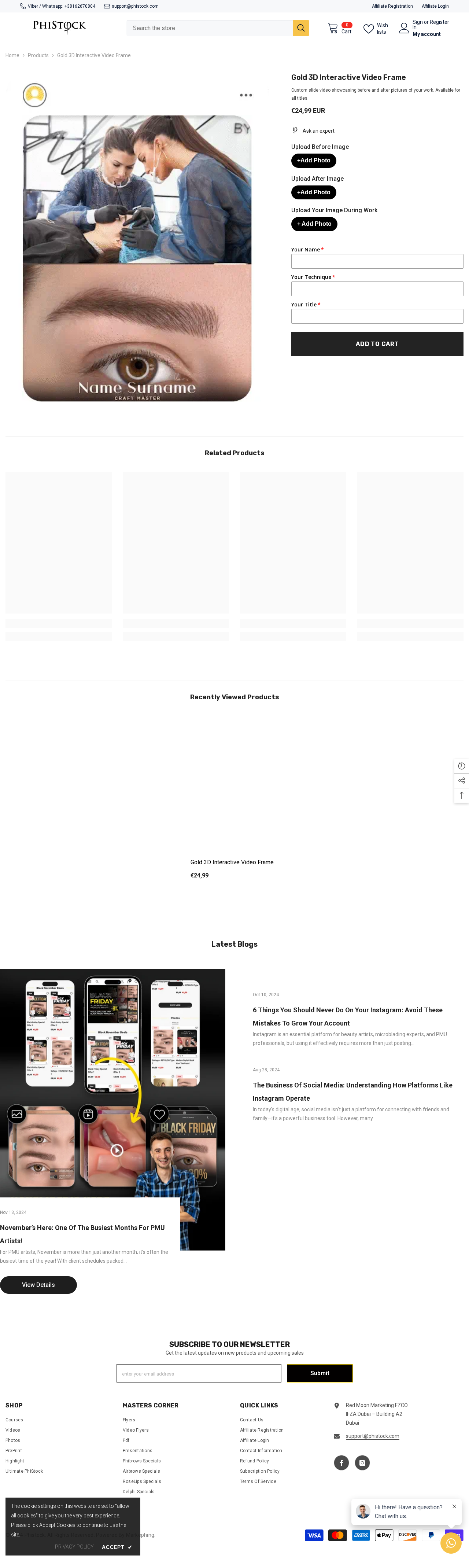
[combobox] (209, 28)
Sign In (418, 24)
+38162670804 (79, 6)
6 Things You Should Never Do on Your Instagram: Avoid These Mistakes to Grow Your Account (348, 1016)
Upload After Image (317, 178)
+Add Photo (313, 160)
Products (38, 55)
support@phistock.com (135, 6)
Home (12, 55)
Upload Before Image (320, 146)
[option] (234, 803)
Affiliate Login (435, 6)
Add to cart (377, 343)
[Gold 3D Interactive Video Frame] (234, 782)
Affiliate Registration (392, 6)
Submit (319, 1373)
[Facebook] (341, 1462)
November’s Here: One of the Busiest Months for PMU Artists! (82, 1234)
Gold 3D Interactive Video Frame (232, 862)
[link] (58, 623)
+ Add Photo (314, 224)
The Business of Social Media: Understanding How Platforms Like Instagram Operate (353, 1091)
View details (38, 1284)
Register (439, 22)
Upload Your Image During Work (334, 210)
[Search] (217, 28)
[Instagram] (362, 1462)
